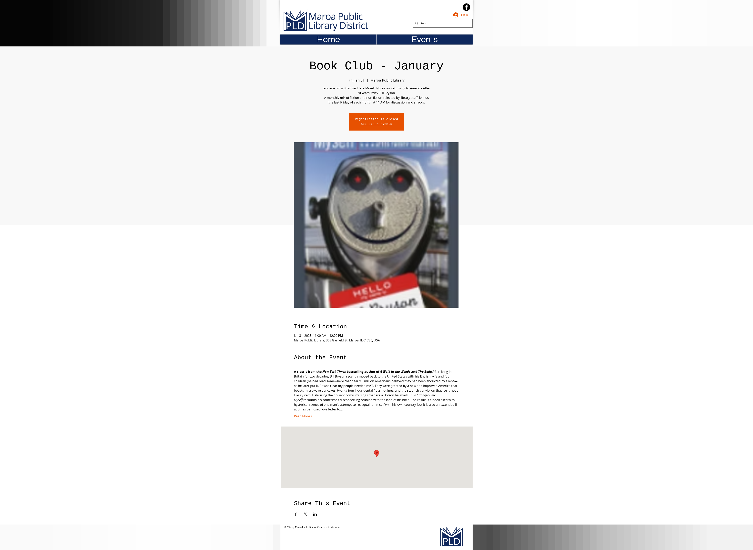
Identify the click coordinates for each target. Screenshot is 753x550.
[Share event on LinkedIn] (315, 514)
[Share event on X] (305, 514)
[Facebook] (466, 7)
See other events (376, 124)
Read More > (303, 416)
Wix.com (335, 526)
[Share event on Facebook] (296, 514)
